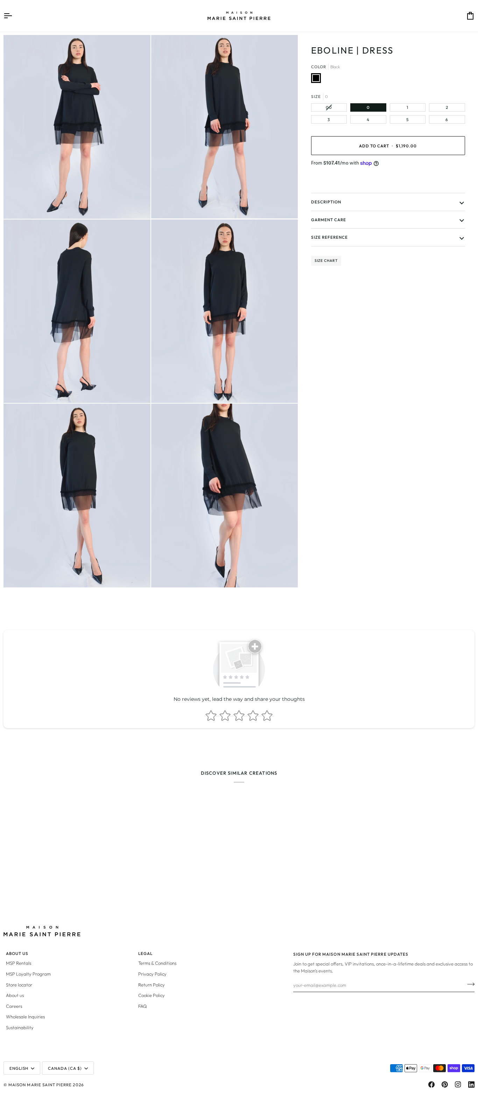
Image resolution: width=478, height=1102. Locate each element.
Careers (14, 1006)
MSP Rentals (18, 963)
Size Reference (329, 237)
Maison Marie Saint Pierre (40, 1084)
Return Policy (151, 985)
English (18, 1068)
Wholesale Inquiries (25, 1016)
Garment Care (328, 219)
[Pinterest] (445, 1084)
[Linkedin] (471, 1084)
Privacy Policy (152, 974)
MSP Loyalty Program (28, 974)
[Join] (469, 984)
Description (326, 201)
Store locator (19, 985)
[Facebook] (431, 1084)
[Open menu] (13, 16)
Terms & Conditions (157, 963)
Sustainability (20, 1027)
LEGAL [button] (145, 953)
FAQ (142, 1006)
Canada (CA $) (65, 1068)
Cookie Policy (151, 995)
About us (15, 995)
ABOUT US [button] (17, 953)
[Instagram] (458, 1084)
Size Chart (326, 260)
